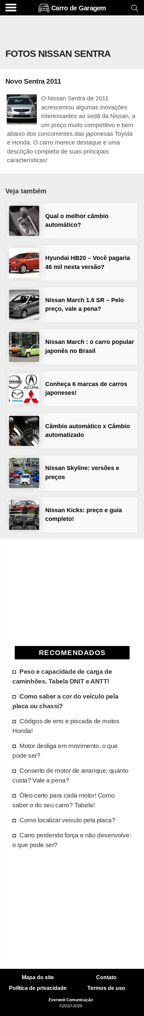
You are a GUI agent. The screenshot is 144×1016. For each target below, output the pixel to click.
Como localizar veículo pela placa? (67, 820)
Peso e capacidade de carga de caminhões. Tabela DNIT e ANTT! (62, 676)
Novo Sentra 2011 (33, 81)
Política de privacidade (38, 988)
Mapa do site (38, 977)
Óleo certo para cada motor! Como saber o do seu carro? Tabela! (63, 800)
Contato (106, 977)
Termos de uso (106, 988)
